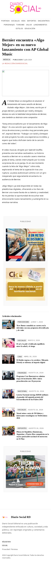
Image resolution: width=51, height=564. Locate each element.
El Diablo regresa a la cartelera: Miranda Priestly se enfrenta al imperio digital (32, 361)
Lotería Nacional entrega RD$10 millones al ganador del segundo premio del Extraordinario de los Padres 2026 (32, 397)
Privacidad (6, 549)
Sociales (22, 340)
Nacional (22, 391)
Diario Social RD (21, 517)
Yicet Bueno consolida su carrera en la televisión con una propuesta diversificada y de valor (32, 327)
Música (6, 59)
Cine (20, 357)
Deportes (22, 428)
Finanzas (22, 373)
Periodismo (23, 322)
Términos (14, 549)
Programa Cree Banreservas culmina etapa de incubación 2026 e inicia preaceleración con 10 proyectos (30, 378)
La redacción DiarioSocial (15, 63)
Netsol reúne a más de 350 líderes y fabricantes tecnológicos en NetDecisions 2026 (31, 415)
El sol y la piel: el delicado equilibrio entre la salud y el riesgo (30, 345)
